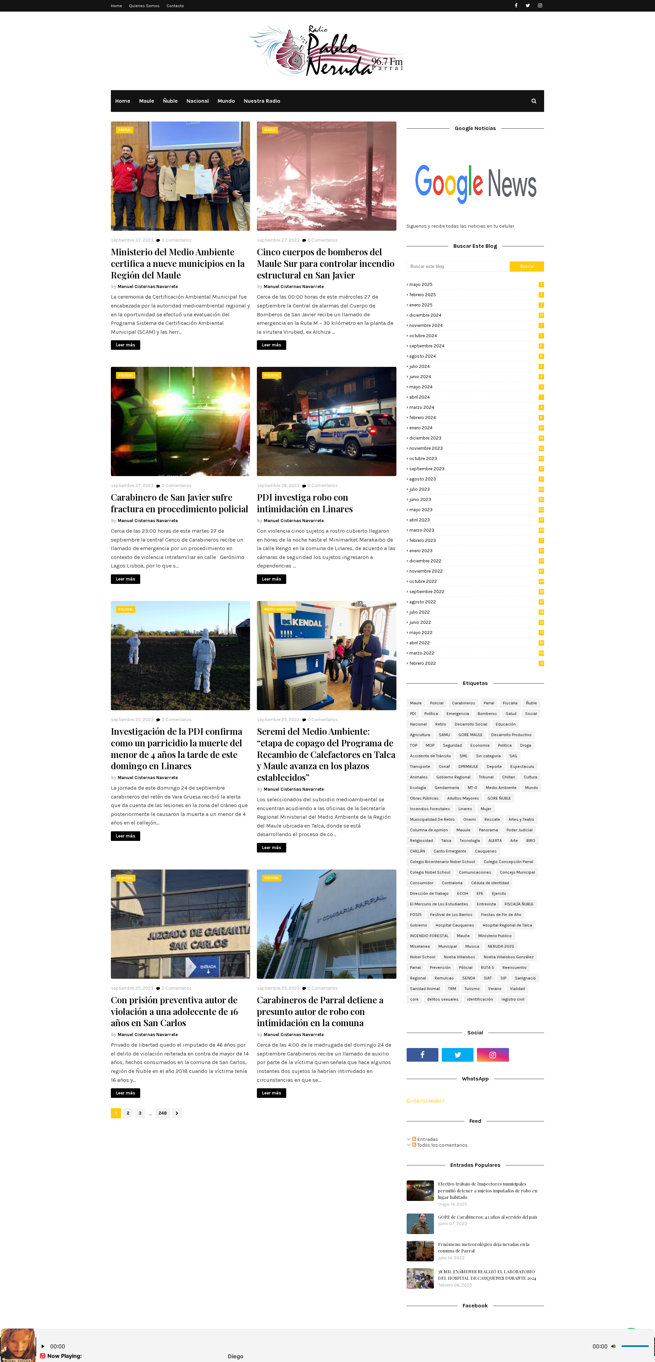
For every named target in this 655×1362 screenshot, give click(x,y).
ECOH (462, 893)
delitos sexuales (442, 999)
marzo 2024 (475, 407)
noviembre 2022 (476, 571)
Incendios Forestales (430, 808)
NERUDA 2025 (501, 946)
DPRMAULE (468, 766)
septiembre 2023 (476, 468)
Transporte (420, 766)
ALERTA (495, 840)
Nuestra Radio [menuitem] (262, 101)
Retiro (440, 724)
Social (531, 713)
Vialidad (517, 988)
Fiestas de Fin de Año (501, 914)
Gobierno (418, 925)
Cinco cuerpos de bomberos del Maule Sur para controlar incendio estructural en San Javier (325, 263)
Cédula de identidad (490, 882)
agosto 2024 (475, 356)
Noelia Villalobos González (509, 957)
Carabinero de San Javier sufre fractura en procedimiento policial (179, 503)
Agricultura (420, 734)
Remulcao (444, 978)
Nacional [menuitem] (198, 101)
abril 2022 (476, 642)
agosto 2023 (476, 479)
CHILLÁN (417, 851)
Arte (514, 840)
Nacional (418, 724)
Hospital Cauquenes (455, 925)
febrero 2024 (476, 417)
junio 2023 (476, 499)
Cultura (530, 777)
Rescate (492, 819)
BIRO (530, 840)
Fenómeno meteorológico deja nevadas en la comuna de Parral (483, 1247)
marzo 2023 (476, 530)
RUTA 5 (487, 967)
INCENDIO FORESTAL (429, 935)
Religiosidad (421, 840)
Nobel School (422, 957)
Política (431, 713)
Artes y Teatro (521, 819)
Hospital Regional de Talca (507, 925)
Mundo (531, 787)
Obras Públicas (424, 798)
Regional (418, 978)
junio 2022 (476, 622)
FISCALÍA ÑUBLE (519, 904)
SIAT (488, 978)
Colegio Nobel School (430, 872)
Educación (506, 724)
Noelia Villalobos (459, 957)
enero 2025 (475, 304)
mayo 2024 (476, 386)
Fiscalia (510, 703)
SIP (503, 978)
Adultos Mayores (463, 798)
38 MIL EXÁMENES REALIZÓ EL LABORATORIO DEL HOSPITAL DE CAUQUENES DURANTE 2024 (487, 1274)
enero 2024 (476, 427)
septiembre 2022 (476, 591)
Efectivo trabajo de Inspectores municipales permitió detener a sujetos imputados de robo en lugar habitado (487, 1190)
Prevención (440, 967)
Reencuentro (515, 967)
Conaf (444, 766)
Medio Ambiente (501, 787)
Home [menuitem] (122, 101)
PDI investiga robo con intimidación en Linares (305, 503)
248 (163, 1113)
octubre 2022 (476, 581)
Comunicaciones (475, 872)
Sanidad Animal (425, 988)
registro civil (512, 999)
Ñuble (531, 703)
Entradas (427, 1139)
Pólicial (465, 967)
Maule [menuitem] (146, 101)
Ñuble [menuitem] (170, 101)
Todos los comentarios (442, 1145)
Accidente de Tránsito (430, 756)
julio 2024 (476, 366)
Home (116, 5)
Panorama (488, 830)
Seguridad (452, 745)
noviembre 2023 (476, 448)
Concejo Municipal (517, 872)
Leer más (125, 344)
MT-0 (472, 787)
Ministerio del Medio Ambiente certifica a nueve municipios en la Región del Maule (178, 263)
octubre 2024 (475, 335)
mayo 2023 (476, 509)
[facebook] (516, 5)
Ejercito (499, 893)
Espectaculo (522, 766)
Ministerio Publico (495, 935)
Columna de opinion (429, 830)
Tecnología (470, 840)
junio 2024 (475, 376)
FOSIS (416, 914)
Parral (489, 703)
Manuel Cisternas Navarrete (148, 286)
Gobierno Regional (453, 777)
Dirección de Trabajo (429, 893)
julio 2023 (476, 489)
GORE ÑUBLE (499, 798)
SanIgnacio (525, 978)
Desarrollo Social (471, 724)
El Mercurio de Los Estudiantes (439, 904)
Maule (416, 703)
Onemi (469, 819)
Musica (472, 946)
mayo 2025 (475, 284)
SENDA (468, 978)
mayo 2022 (476, 632)
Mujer (486, 808)
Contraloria (452, 882)
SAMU (444, 734)
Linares (465, 808)
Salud (511, 713)
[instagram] (540, 5)
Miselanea (420, 946)
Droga (525, 745)
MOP (430, 745)
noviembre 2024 (475, 325)
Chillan (508, 777)
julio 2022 (476, 612)
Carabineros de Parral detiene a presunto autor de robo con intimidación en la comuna (320, 1011)
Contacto (175, 5)
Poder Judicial (520, 830)
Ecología (418, 787)
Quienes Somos (144, 5)
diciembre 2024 (476, 315)
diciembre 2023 (476, 438)
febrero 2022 (476, 663)
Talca (446, 840)
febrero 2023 (476, 540)
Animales (419, 777)
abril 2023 (476, 519)
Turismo (472, 988)
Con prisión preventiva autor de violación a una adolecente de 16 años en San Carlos (174, 1011)
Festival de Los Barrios (451, 914)
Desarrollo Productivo (511, 734)
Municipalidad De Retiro (432, 819)
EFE (480, 893)
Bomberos (487, 713)
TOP (413, 745)
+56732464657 (428, 1101)
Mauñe (463, 935)
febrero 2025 (476, 294)
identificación (480, 999)
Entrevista (486, 904)
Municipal (447, 946)
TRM (452, 988)
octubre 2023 (476, 458)
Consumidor (421, 882)
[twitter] (528, 5)
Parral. (415, 967)
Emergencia (458, 713)
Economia (480, 745)
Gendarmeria (447, 787)
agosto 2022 (476, 601)
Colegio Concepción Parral (508, 861)
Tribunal (486, 777)
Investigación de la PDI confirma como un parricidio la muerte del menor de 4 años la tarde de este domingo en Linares (176, 749)
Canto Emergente (450, 851)
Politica (505, 745)
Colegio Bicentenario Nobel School (442, 861)
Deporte (494, 766)
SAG (513, 756)
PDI (413, 713)
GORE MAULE (470, 734)
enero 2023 (476, 550)
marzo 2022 (476, 653)
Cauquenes (486, 851)
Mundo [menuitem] (226, 101)
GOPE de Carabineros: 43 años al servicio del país (487, 1217)
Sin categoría (488, 756)
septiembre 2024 (475, 345)
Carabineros (463, 703)
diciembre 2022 (476, 560)
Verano (494, 988)
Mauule (463, 830)
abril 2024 (475, 397)
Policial (436, 703)
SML (463, 756)
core (414, 999)
